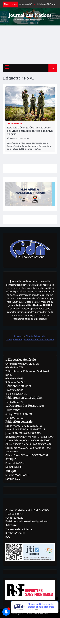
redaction (13, 138)
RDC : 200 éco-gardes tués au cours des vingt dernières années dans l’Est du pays (30, 131)
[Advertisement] (30, 44)
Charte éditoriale (35, 336)
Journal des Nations (30, 15)
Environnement (14, 124)
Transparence (14, 339)
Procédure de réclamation (39, 339)
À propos (18, 336)
